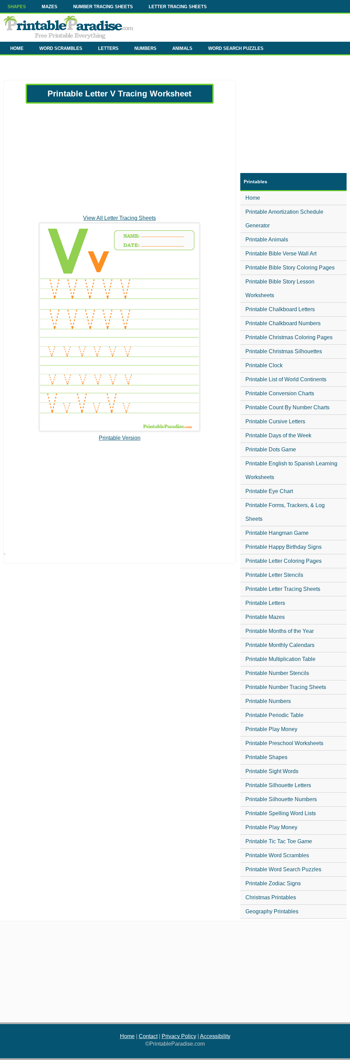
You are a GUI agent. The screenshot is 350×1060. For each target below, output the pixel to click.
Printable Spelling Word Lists (280, 813)
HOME (17, 48)
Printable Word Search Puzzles (283, 869)
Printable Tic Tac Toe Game (278, 841)
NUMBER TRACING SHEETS (103, 6)
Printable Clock (264, 365)
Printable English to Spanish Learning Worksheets (291, 470)
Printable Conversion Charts (279, 393)
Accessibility (215, 1036)
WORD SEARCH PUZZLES (236, 48)
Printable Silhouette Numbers (281, 799)
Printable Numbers (268, 701)
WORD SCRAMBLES (60, 48)
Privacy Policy (179, 1036)
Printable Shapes (266, 757)
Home (252, 198)
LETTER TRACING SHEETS (178, 6)
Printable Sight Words (271, 771)
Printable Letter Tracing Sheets (282, 589)
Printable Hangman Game (277, 533)
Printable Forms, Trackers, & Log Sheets (285, 512)
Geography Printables (271, 911)
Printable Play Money (271, 729)
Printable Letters (265, 603)
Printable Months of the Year (279, 631)
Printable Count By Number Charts (287, 407)
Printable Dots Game (270, 449)
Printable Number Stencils (277, 673)
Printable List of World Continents (285, 379)
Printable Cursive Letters (275, 421)
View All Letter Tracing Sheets (119, 218)
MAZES (49, 6)
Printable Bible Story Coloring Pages (290, 267)
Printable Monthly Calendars (279, 645)
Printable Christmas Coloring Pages (289, 337)
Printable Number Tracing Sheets (285, 687)
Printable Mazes (265, 617)
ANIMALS (182, 48)
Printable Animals (266, 239)
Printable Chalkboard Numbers (283, 323)
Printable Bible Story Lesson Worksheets (279, 288)
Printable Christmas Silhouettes (283, 351)
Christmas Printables (270, 897)
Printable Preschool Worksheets (284, 743)
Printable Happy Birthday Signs (283, 547)
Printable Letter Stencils (274, 575)
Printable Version (119, 438)
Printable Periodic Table (274, 715)
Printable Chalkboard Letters (280, 309)
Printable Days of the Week (278, 435)
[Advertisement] (119, 159)
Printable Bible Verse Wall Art (281, 253)
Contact (148, 1036)
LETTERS (108, 48)
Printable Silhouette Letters (278, 785)
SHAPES (17, 6)
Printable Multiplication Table (280, 659)
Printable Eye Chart (269, 491)
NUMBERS (145, 48)
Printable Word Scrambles (277, 855)
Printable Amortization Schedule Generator (284, 218)
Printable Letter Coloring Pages (283, 561)
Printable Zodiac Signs (273, 883)
